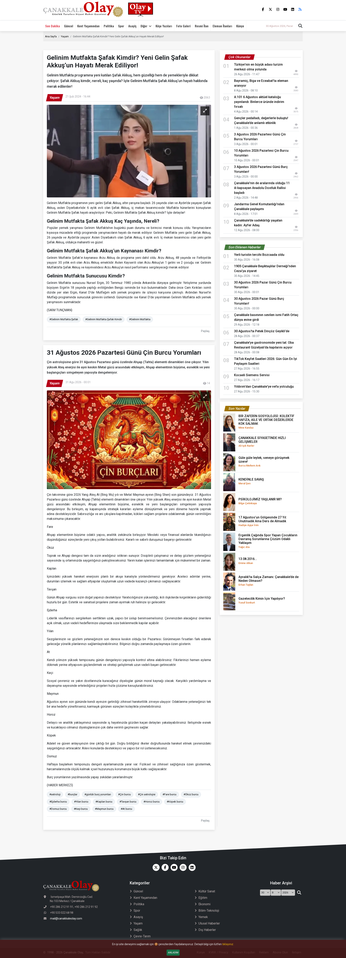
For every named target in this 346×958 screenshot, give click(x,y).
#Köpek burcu (175, 801)
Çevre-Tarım (142, 936)
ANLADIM (173, 952)
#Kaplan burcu (104, 801)
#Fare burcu (169, 794)
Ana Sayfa (51, 36)
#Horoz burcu (152, 801)
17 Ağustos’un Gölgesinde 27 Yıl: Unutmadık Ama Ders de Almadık (262, 521)
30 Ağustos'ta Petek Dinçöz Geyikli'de (261, 331)
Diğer (144, 25)
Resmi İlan (201, 25)
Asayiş (132, 25)
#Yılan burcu (81, 801)
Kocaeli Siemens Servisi (252, 375)
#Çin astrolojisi (146, 794)
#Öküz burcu (191, 794)
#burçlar (72, 794)
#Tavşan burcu (128, 801)
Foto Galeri (183, 25)
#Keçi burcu (81, 808)
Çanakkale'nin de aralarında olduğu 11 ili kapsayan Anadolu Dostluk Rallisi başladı (262, 188)
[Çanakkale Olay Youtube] (173, 867)
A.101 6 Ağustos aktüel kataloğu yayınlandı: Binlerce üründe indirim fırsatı (259, 102)
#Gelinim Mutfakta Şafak (63, 319)
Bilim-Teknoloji (208, 910)
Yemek (203, 917)
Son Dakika (52, 25)
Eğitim (202, 898)
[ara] (299, 892)
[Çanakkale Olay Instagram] (182, 867)
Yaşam (65, 36)
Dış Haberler (207, 930)
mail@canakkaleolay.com (66, 918)
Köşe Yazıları (164, 25)
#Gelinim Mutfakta (139, 319)
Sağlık (138, 930)
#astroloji (54, 794)
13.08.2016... (247, 560)
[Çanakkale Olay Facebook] (164, 867)
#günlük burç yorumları (97, 794)
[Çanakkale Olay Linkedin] (191, 867)
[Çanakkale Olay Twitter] (155, 867)
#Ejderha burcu (58, 801)
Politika (109, 25)
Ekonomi (204, 904)
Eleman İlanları (222, 25)
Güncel (68, 25)
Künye (240, 25)
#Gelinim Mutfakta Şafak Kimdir (103, 319)
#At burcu (126, 808)
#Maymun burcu (104, 808)
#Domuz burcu (58, 808)
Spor (121, 25)
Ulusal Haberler (209, 923)
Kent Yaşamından (88, 25)
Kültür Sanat (206, 891)
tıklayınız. (228, 944)
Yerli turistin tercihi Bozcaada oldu (259, 255)
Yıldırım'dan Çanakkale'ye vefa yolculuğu (265, 386)
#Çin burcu (124, 794)
